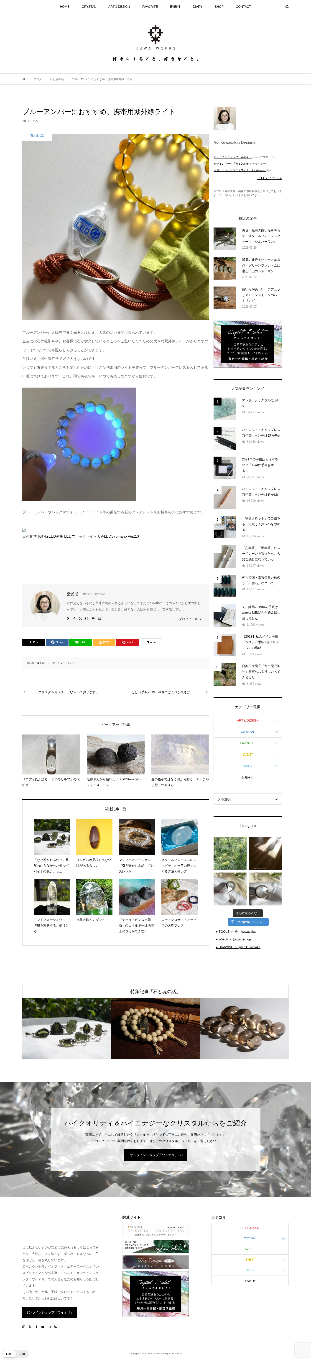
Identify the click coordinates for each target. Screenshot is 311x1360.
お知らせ (247, 777)
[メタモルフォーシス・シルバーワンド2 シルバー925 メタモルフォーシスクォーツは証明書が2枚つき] (265, 889)
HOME (64, 6)
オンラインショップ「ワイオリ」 (50, 1312)
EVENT (175, 6)
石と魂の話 (38, 663)
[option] (66, 1028)
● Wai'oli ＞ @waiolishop (233, 939)
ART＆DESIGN (119, 6)
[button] (15, 1354)
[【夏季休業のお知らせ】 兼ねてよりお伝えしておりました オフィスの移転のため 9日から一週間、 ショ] (265, 853)
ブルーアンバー (66, 663)
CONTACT (243, 6)
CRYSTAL (89, 6)
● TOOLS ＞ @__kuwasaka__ (237, 931)
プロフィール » (269, 178)
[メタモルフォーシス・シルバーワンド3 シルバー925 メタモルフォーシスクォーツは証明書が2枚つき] (230, 889)
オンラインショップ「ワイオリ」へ (155, 1155)
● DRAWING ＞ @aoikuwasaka (238, 947)
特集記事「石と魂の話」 (155, 991)
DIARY (197, 6)
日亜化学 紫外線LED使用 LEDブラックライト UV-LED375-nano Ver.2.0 (80, 536)
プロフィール (188, 619)
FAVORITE (150, 6)
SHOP (219, 6)
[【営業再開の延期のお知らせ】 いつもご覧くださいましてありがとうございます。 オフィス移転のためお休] (230, 853)
